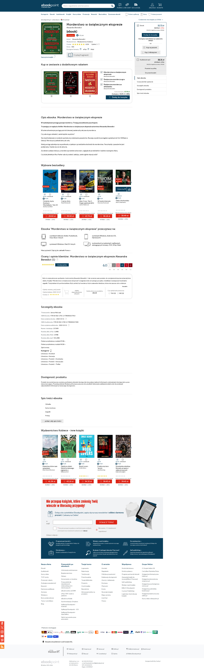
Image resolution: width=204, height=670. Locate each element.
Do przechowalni (150, 73)
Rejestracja (85, 571)
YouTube (2, 636)
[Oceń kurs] (48, 265)
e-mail (48, 522)
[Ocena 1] (73, 44)
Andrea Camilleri (48, 206)
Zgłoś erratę (45, 347)
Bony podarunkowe (47, 598)
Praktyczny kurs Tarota (103, 467)
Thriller (58, 364)
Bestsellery (103, 14)
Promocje (86, 14)
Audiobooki (60, 14)
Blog (42, 604)
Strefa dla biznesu (128, 568)
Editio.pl (115, 649)
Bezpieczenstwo (66, 573)
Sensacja (52, 356)
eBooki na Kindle (66, 598)
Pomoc (67, 250)
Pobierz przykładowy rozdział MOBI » (53, 344)
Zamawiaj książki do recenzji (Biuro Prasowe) (130, 578)
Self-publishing (127, 582)
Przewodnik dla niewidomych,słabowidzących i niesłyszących (66, 585)
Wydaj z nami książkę (128, 585)
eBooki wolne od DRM (68, 591)
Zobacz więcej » (52, 535)
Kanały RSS (2, 647)
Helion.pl (71, 649)
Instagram (2, 632)
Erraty (104, 589)
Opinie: (94, 44)
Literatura (44, 353)
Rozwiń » (125, 286)
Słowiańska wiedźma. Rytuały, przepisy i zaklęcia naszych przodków (123, 469)
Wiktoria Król (64, 472)
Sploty (115, 654)
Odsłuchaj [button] (120, 189)
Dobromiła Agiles (120, 472)
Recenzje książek (107, 592)
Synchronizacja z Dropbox (69, 601)
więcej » (85, 531)
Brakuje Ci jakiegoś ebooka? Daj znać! (106, 550)
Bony (145, 14)
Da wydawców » (135, 541)
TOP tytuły (45, 577)
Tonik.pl (158, 661)
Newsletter (85, 589)
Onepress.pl (87, 649)
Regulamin (105, 571)
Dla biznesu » (60, 550)
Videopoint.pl (73, 654)
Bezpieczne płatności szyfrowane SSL (58, 642)
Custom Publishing (128, 591)
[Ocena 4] (79, 44)
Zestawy (44, 592)
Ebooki (52, 14)
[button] (131, 182)
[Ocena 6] (84, 44)
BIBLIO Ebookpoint (128, 588)
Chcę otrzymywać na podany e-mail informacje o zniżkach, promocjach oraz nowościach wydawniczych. (74, 529)
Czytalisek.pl (102, 654)
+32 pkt (81, 35)
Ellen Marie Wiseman (49, 470)
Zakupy (63, 576)
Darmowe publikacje (47, 589)
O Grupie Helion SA (148, 568)
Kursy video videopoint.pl (150, 598)
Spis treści (143, 93)
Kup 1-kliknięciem (151, 52)
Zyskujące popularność (48, 583)
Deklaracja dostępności (109, 577)
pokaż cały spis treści (53, 421)
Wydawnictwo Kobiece (85, 42)
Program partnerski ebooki (130, 574)
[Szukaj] (112, 6)
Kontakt (104, 568)
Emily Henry (82, 468)
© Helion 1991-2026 (47, 665)
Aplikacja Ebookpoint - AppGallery (68, 613)
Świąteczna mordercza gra (114, 79)
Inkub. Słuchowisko (122, 201)
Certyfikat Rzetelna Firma (150, 571)
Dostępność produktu (144, 89)
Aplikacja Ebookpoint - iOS (70, 609)
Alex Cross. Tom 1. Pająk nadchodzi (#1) (86, 202)
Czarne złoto (65, 201)
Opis (141, 78)
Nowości (94, 14)
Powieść (51, 359)
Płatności (105, 586)
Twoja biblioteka (86, 580)
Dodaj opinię (62, 265)
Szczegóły (143, 85)
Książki (68, 14)
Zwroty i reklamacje (108, 580)
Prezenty (84, 583)
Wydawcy (44, 595)
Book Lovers (83, 466)
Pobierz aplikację (133, 14)
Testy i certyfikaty (47, 601)
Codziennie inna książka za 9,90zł (150, 19)
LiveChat (105, 598)
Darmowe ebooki (114, 14)
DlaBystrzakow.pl (133, 649)
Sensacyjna (59, 361)
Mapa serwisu (106, 595)
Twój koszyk (85, 574)
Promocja (71, 35)
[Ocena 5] (82, 44)
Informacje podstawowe (69, 570)
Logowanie (85, 568)
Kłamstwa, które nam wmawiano (50, 467)
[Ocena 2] (75, 44)
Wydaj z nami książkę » (101, 541)
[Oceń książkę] (78, 44)
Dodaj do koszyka (150, 35)
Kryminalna (59, 359)
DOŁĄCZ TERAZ (106, 522)
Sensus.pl (101, 649)
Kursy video (77, 14)
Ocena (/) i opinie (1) (145, 82)
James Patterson (84, 205)
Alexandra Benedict (78, 39)
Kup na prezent (151, 47)
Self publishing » (135, 550)
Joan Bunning (101, 470)
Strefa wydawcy (127, 571)
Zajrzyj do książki (47, 57)
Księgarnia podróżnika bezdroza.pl (149, 590)
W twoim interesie (104, 201)
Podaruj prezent (156, 14)
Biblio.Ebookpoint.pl (134, 654)
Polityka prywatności (108, 574)
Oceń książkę (85, 586)
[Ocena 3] (77, 44)
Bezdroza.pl (146, 649)
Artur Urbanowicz (121, 202)
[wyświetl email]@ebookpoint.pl (95, 663)
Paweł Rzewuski (65, 203)
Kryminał (52, 353)
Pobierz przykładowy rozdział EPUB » (53, 341)
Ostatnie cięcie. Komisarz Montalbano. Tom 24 (50, 203)
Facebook (2, 623)
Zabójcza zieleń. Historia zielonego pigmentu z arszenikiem (67, 469)
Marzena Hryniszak (103, 203)
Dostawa (105, 583)
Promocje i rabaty (46, 580)
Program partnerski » (63, 541)
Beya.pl (86, 654)
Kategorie (44, 14)
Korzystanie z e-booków (69, 579)
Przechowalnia (86, 577)
